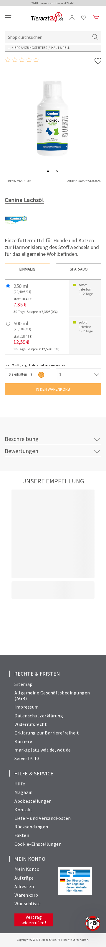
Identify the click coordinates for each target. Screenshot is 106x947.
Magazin (23, 792)
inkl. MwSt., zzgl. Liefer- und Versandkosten (35, 365)
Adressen (24, 886)
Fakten (21, 835)
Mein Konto (26, 869)
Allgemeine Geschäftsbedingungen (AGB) (52, 695)
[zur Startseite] (47, 17)
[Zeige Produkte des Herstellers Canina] (16, 230)
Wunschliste (27, 903)
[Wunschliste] (83, 17)
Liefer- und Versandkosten (42, 818)
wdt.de (64, 750)
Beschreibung (22, 438)
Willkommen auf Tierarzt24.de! (53, 3)
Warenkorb (26, 895)
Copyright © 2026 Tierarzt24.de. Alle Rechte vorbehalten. (53, 939)
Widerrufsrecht (30, 724)
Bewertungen (21, 451)
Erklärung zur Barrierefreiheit (46, 733)
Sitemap (23, 684)
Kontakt (23, 809)
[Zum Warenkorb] (96, 17)
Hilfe (19, 784)
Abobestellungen (33, 801)
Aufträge (24, 878)
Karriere (23, 741)
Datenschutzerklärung (38, 716)
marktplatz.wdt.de (34, 750)
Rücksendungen (31, 827)
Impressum (26, 707)
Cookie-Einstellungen (38, 844)
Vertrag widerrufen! (33, 920)
